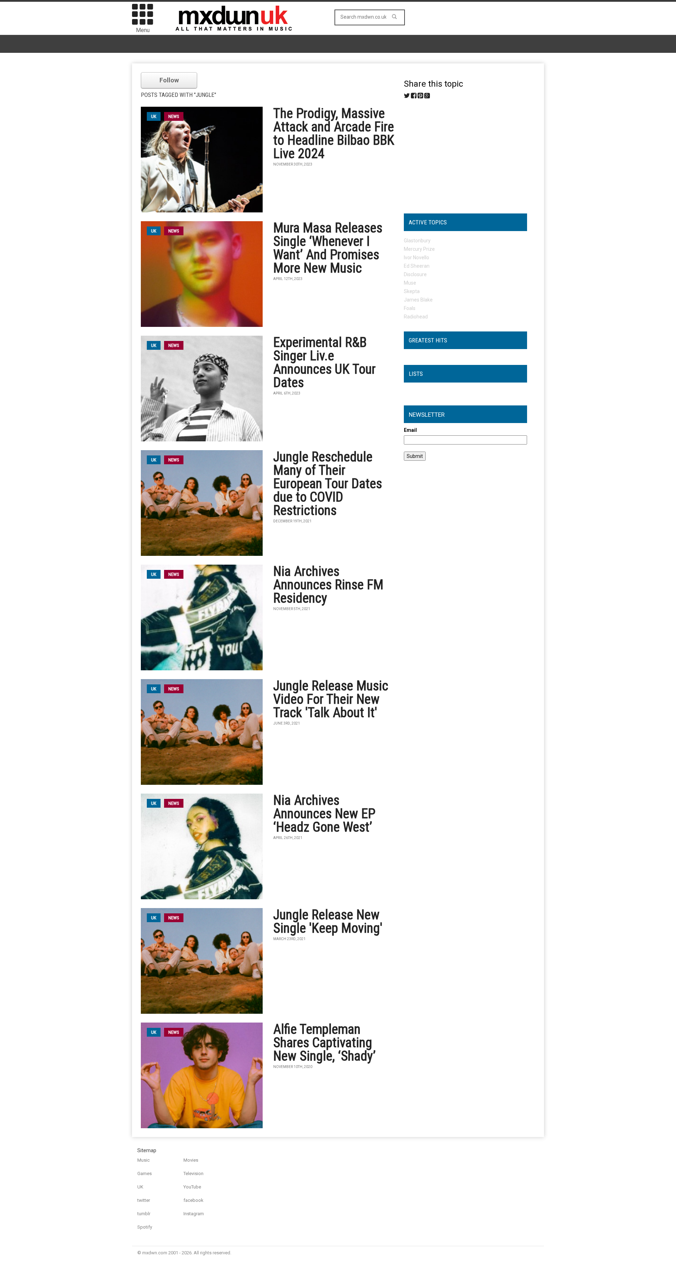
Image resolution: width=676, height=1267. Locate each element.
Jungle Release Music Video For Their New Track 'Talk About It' (330, 699)
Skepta (412, 291)
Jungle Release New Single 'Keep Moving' (327, 921)
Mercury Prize (419, 249)
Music (143, 1160)
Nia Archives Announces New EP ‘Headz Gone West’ (324, 814)
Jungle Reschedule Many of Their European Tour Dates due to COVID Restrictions (327, 483)
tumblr (143, 1213)
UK (140, 1187)
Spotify (144, 1227)
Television (193, 1173)
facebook (193, 1200)
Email (410, 430)
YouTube (192, 1187)
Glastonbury (417, 240)
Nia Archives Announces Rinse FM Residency (328, 585)
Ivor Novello (416, 257)
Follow (169, 80)
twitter (143, 1200)
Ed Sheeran (417, 266)
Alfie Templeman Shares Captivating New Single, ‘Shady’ (324, 1042)
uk (153, 116)
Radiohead (416, 316)
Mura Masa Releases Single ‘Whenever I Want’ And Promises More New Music (327, 248)
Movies (190, 1160)
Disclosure (415, 274)
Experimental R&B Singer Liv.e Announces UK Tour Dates (324, 362)
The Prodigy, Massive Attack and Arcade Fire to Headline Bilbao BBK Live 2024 (333, 133)
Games (144, 1173)
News (173, 116)
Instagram (193, 1213)
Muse (410, 283)
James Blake (418, 300)
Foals (409, 308)
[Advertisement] (465, 153)
